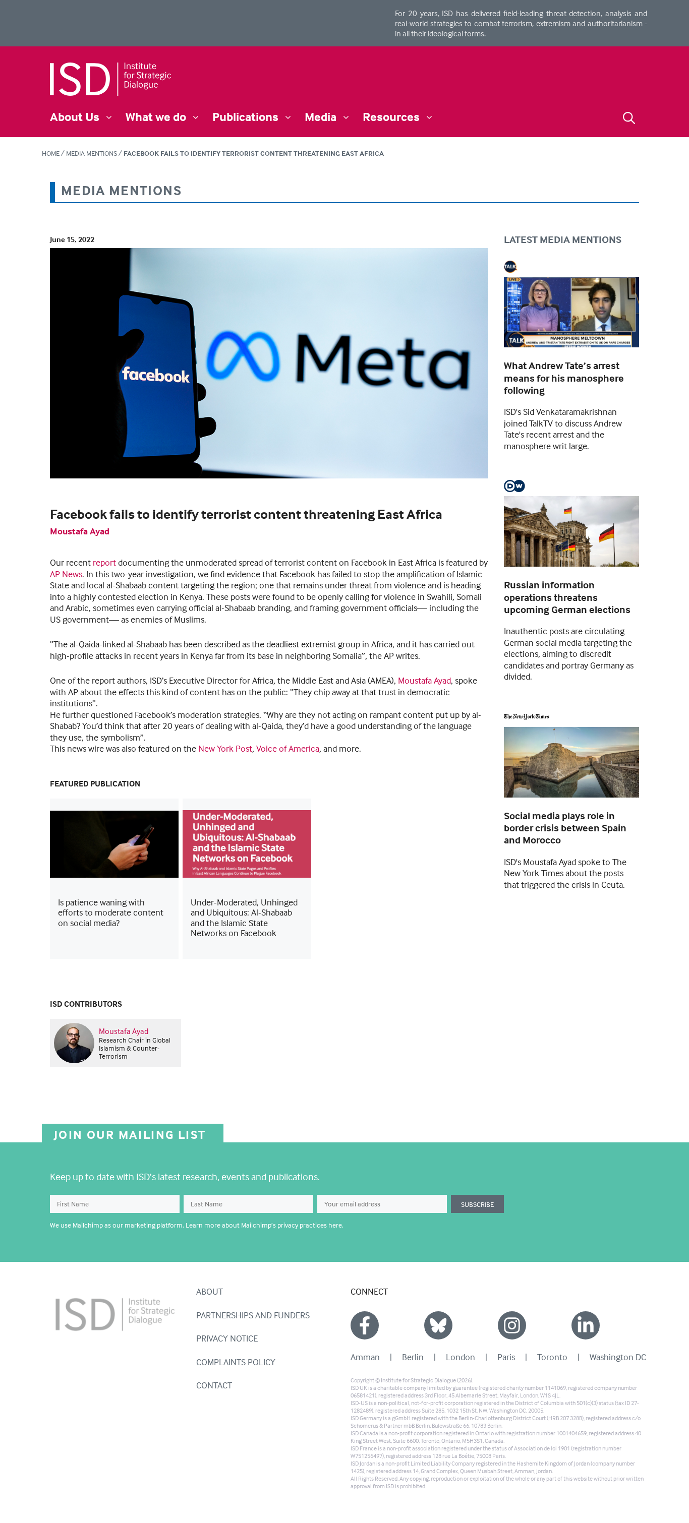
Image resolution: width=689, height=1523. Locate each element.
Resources (391, 116)
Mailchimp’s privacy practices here (291, 1225)
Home (51, 153)
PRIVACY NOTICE (227, 1338)
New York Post (225, 748)
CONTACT (214, 1385)
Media (320, 116)
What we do (156, 116)
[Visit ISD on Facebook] (365, 1325)
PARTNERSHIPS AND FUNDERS (253, 1315)
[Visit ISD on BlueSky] (438, 1325)
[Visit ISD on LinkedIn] (585, 1325)
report (104, 562)
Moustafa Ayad (79, 531)
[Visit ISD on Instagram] (512, 1325)
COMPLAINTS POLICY (235, 1362)
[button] (629, 116)
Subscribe (477, 1204)
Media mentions (91, 153)
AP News (66, 574)
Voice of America (287, 748)
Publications (245, 116)
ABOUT (209, 1291)
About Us (74, 116)
